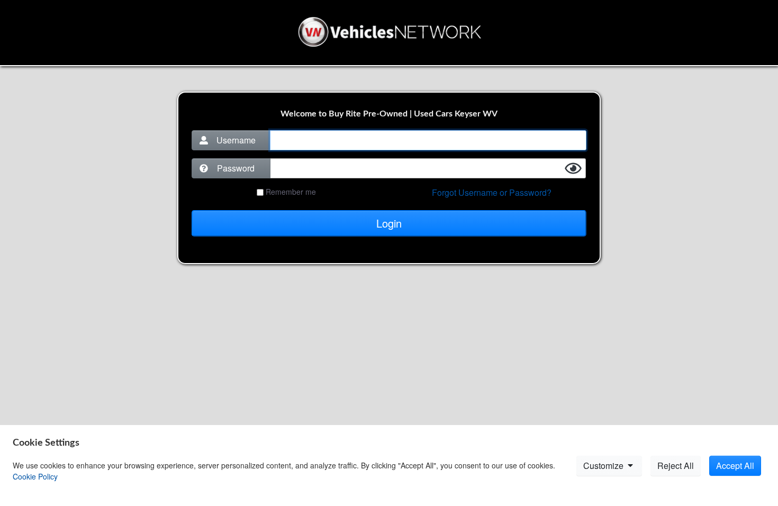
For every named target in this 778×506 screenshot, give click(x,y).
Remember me (291, 191)
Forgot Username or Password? (491, 192)
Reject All (675, 465)
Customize (604, 465)
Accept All (735, 465)
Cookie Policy (35, 476)
